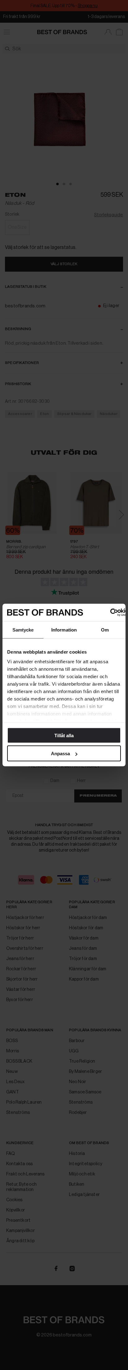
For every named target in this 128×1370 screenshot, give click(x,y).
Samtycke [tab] (23, 629)
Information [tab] (64, 629)
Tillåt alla (64, 735)
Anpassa (60, 753)
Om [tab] (105, 629)
